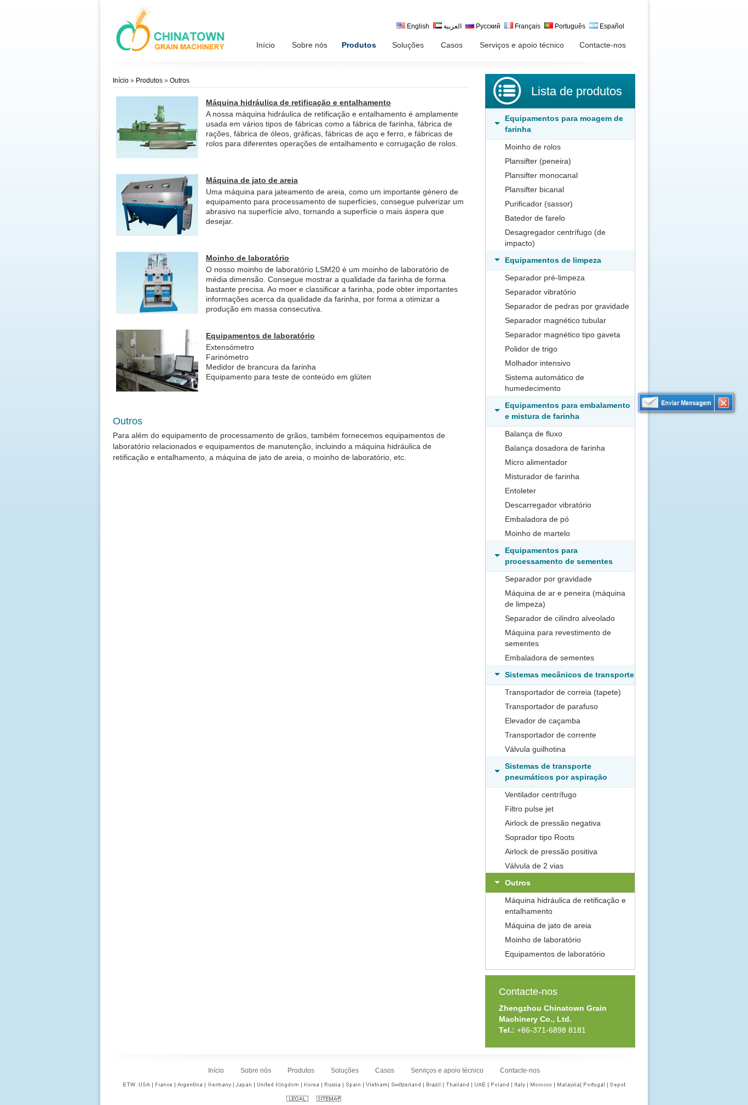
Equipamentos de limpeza (553, 260)
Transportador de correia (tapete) (563, 692)
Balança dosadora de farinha (555, 448)
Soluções (345, 1070)
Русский (487, 26)
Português (569, 26)
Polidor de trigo (531, 348)
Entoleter (520, 490)
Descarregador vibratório (548, 504)
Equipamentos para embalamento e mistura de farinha (567, 411)
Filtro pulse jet (529, 808)
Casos (384, 1070)
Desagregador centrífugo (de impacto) (555, 238)
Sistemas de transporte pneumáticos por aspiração (556, 771)
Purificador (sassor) (539, 203)
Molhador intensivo (538, 363)
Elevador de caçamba (542, 720)
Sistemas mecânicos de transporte (569, 674)
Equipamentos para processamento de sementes (559, 556)
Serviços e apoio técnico (447, 1070)
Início (121, 80)
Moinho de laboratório (543, 939)
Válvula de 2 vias (534, 865)
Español (611, 26)
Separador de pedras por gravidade (567, 306)
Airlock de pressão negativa (553, 823)
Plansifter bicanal (534, 189)
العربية (452, 26)
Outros (518, 882)
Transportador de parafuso (551, 706)
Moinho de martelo (537, 533)
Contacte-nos (528, 991)
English (417, 26)
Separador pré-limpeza (545, 277)
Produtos (149, 80)
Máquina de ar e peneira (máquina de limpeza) (565, 598)
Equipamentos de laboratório (555, 953)
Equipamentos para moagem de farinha (564, 124)
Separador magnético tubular (555, 320)
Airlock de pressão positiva (551, 851)
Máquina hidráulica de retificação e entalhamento (565, 906)
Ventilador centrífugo (541, 794)
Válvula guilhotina (535, 749)
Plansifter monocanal (541, 175)
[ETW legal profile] (297, 1099)
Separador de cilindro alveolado (560, 618)
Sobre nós (255, 1070)
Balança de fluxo (533, 433)
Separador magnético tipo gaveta (562, 334)
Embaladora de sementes (549, 657)
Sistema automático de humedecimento (544, 383)
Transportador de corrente (550, 734)
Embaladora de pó (537, 519)
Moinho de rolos (533, 146)
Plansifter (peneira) (538, 161)
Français (526, 26)
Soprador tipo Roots (539, 837)
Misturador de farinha (542, 476)
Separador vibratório (540, 291)
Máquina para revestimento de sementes (558, 638)
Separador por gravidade (548, 578)
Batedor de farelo (535, 218)
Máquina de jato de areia (548, 925)
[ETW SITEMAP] (329, 1099)
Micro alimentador (536, 462)
